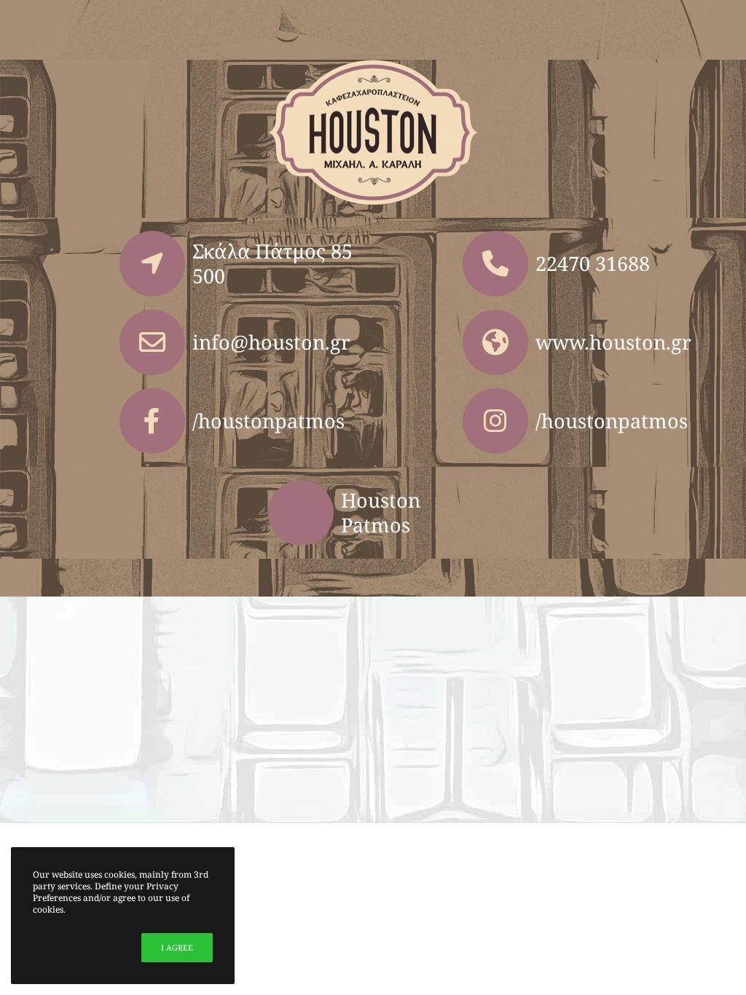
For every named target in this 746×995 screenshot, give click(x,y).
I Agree (177, 947)
